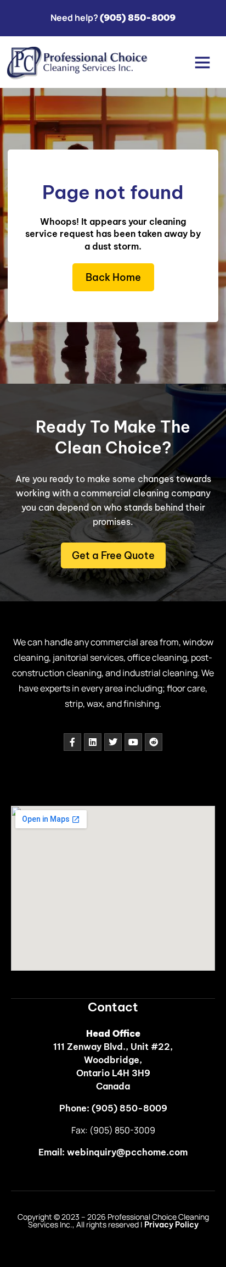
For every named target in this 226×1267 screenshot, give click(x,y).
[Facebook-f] (72, 742)
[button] (202, 61)
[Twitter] (113, 742)
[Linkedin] (92, 742)
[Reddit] (153, 742)
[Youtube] (133, 742)
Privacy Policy (171, 1225)
